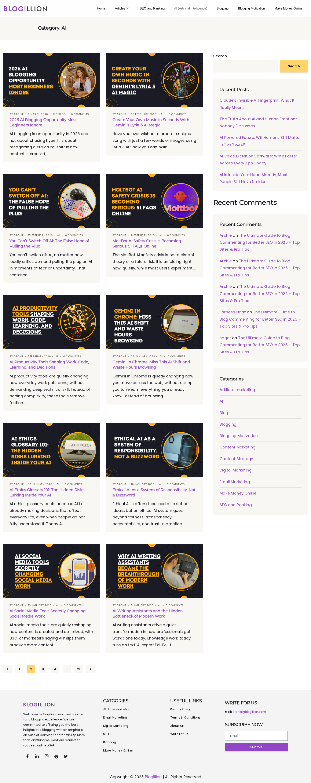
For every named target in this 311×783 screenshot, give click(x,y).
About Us (177, 726)
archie (19, 114)
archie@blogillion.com (249, 712)
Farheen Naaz (233, 312)
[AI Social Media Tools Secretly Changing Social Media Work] (51, 571)
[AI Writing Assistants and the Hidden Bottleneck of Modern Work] (154, 571)
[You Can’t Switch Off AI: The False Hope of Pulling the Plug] (51, 201)
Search (220, 56)
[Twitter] (37, 756)
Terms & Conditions (185, 717)
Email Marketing (235, 481)
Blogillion (153, 776)
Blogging (222, 8)
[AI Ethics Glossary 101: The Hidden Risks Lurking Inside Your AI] (51, 450)
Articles (120, 8)
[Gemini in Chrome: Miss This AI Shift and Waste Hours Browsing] (154, 322)
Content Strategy (236, 458)
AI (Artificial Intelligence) (190, 8)
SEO (106, 734)
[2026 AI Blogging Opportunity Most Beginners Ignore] (51, 80)
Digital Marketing (236, 470)
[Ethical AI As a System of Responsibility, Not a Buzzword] (154, 450)
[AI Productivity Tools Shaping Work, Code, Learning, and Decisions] (51, 322)
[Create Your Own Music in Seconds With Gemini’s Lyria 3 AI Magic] (154, 80)
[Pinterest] (56, 756)
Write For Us (179, 734)
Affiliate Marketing (117, 709)
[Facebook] (27, 756)
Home (101, 8)
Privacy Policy (180, 709)
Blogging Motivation (251, 8)
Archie (226, 235)
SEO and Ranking (152, 8)
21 (78, 669)
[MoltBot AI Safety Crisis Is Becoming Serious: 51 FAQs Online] (154, 201)
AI (53, 114)
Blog (62, 114)
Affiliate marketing (237, 389)
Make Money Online (238, 493)
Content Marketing (237, 447)
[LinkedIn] (46, 756)
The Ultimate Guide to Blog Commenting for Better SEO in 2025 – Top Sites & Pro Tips (260, 242)
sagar (225, 337)
